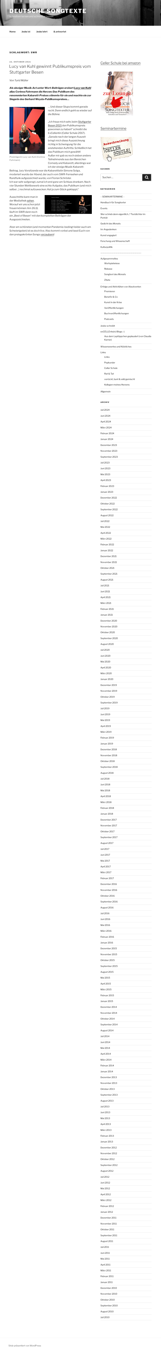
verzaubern (47, 234)
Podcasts (109, 319)
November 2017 (108, 825)
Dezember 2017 (108, 819)
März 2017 (105, 872)
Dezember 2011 (108, 1217)
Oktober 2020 (107, 632)
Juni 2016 (105, 919)
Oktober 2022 (107, 503)
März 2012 (105, 1200)
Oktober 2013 (107, 1089)
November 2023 (108, 450)
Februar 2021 (107, 609)
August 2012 (106, 1171)
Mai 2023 (105, 474)
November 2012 (108, 1153)
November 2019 (108, 690)
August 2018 (107, 773)
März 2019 (105, 732)
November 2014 (108, 1013)
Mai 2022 (105, 527)
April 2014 (105, 1053)
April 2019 (105, 726)
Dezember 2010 (108, 1288)
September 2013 (109, 1094)
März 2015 (105, 989)
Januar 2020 (106, 679)
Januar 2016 (106, 942)
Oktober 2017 (107, 831)
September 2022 (109, 509)
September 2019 (109, 702)
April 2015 (105, 983)
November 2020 (108, 626)
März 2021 (105, 603)
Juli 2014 (104, 1036)
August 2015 (107, 972)
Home (12, 31)
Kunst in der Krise (113, 302)
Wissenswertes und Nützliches (115, 346)
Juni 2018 (105, 784)
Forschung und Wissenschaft (115, 241)
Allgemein (105, 391)
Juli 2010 (105, 1317)
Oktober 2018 (107, 761)
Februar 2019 (107, 737)
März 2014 (105, 1059)
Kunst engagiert (108, 235)
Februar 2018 (107, 808)
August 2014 (107, 1030)
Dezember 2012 (108, 1147)
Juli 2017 (104, 849)
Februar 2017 (107, 878)
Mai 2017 (105, 860)
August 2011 (106, 1241)
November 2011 (108, 1223)
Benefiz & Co (111, 296)
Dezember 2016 (108, 884)
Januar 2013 (106, 1141)
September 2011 (108, 1235)
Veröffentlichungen (114, 308)
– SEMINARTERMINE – (112, 196)
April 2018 (105, 796)
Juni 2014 (105, 1042)
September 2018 (109, 767)
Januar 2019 (106, 743)
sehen (30, 200)
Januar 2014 (106, 1071)
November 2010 (108, 1293)
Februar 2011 (107, 1276)
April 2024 (105, 421)
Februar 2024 (107, 433)
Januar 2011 (106, 1282)
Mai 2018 (105, 790)
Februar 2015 (107, 995)
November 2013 (108, 1083)
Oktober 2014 (107, 1018)
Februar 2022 (107, 544)
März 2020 (106, 673)
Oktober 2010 (107, 1299)
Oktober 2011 (107, 1229)
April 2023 (105, 480)
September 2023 (109, 456)
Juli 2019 (104, 708)
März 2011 (105, 1270)
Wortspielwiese (112, 263)
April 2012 (105, 1194)
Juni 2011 (105, 1253)
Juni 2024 (105, 415)
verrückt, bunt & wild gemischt (119, 379)
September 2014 (109, 1024)
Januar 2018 (106, 813)
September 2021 (108, 573)
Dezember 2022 (108, 497)
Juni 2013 (105, 1112)
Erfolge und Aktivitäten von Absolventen (120, 286)
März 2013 (105, 1130)
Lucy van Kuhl (82, 87)
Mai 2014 (105, 1048)
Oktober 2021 (107, 568)
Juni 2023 (105, 468)
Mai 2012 (105, 1188)
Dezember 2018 (108, 749)
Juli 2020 (105, 649)
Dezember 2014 (108, 1007)
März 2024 (106, 427)
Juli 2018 (104, 778)
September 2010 (109, 1305)
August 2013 (107, 1100)
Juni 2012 (105, 1182)
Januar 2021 (106, 614)
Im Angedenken (108, 229)
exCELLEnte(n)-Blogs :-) (112, 331)
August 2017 (106, 843)
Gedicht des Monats (110, 223)
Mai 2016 (105, 925)
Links (103, 352)
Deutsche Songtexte (48, 11)
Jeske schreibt (107, 325)
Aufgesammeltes (109, 258)
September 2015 (109, 966)
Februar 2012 (107, 1206)
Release (108, 268)
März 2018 (105, 802)
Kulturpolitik (106, 247)
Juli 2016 (104, 913)
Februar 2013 (107, 1135)
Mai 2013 (105, 1118)
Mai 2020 (105, 661)
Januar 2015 (106, 1001)
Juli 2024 (105, 409)
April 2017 (105, 866)
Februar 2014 (107, 1065)
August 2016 (107, 907)
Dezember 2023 (108, 445)
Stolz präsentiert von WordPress (24, 1345)
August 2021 (106, 579)
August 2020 (107, 644)
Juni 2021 (105, 591)
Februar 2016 (107, 936)
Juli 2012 (104, 1176)
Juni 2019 (105, 714)
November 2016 (108, 890)
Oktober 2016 (107, 895)
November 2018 (108, 755)
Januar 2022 (106, 550)
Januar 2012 (106, 1212)
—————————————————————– (120, 252)
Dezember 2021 (108, 556)
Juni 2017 (105, 854)
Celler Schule (110, 368)
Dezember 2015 (108, 948)
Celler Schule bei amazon (120, 63)
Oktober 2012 (107, 1159)
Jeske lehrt (41, 31)
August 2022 (107, 515)
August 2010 (107, 1311)
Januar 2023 (106, 492)
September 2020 (109, 638)
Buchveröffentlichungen (116, 313)
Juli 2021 (104, 585)
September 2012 (108, 1165)
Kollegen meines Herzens (117, 384)
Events (103, 208)
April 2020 (105, 667)
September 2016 (109, 901)
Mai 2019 (105, 720)
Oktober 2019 (107, 696)
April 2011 (105, 1264)
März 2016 (105, 931)
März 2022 (105, 538)
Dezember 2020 (108, 620)
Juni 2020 (105, 655)
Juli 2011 (104, 1247)
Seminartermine (113, 128)
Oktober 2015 (107, 960)
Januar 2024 (106, 439)
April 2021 (105, 597)
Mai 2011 (105, 1258)
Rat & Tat (109, 373)
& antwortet (59, 31)
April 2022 (105, 533)
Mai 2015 (105, 977)
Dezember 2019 (108, 685)
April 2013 (105, 1124)
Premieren (109, 291)
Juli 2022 (104, 521)
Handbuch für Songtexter (113, 202)
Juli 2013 (104, 1106)
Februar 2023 (107, 486)
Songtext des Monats (115, 274)
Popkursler (109, 362)
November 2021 (108, 562)
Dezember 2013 (108, 1077)
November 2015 (108, 954)
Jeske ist (26, 31)
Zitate (107, 280)
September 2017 (108, 837)
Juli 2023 (105, 462)
